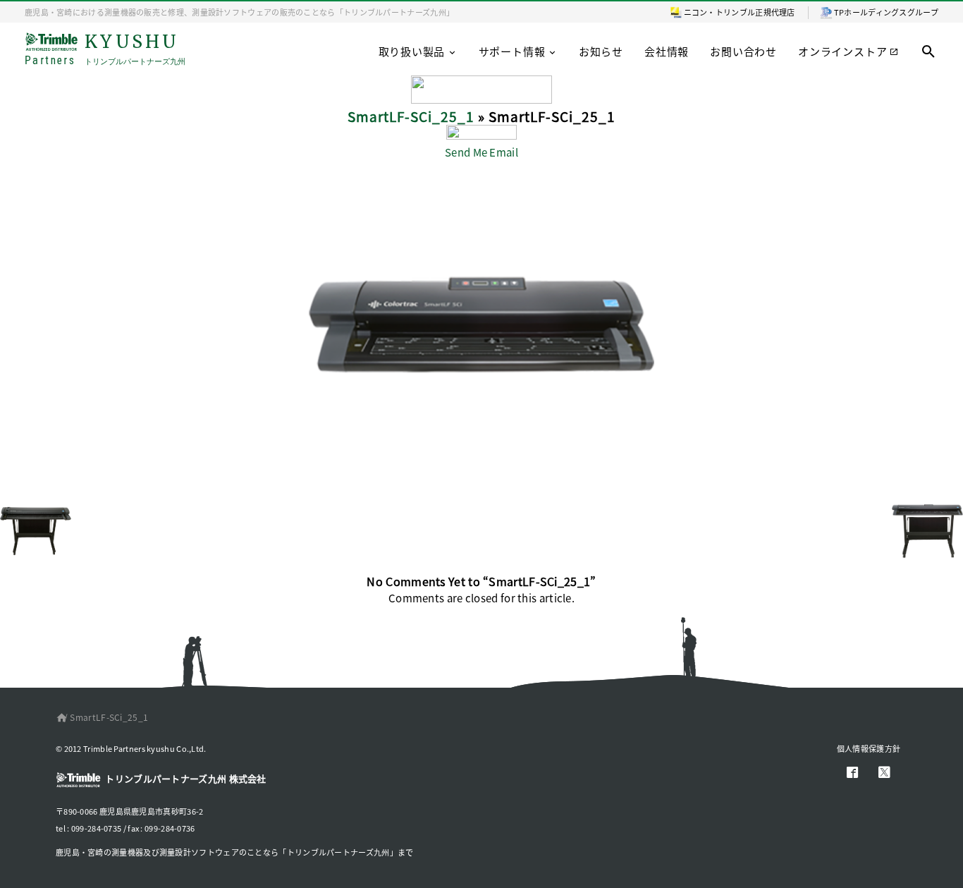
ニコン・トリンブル (720, 12)
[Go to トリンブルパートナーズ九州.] (59, 717)
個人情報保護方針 (868, 748)
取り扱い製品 (412, 51)
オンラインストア (842, 51)
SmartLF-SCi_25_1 (411, 116)
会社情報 (666, 51)
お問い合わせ (743, 51)
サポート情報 (512, 51)
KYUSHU (105, 49)
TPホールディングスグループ (886, 12)
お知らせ (601, 51)
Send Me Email (481, 152)
